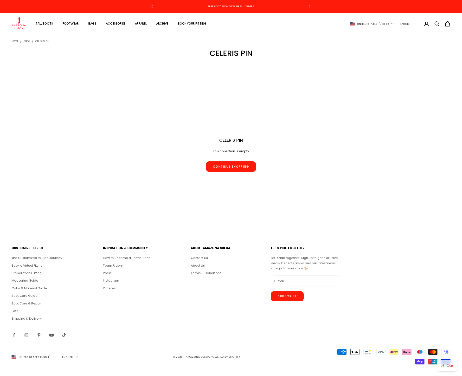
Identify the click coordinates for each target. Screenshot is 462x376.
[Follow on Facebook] (14, 335)
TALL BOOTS (44, 23)
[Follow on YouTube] (51, 335)
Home (15, 41)
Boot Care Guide (25, 295)
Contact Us (199, 258)
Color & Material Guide (29, 288)
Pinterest (110, 288)
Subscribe (287, 296)
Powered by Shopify (225, 357)
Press (107, 273)
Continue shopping (231, 167)
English (405, 24)
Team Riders (113, 265)
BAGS (92, 23)
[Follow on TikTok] (64, 335)
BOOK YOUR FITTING (192, 23)
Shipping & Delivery (27, 318)
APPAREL (141, 23)
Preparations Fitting (27, 273)
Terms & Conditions (206, 273)
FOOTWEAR (71, 23)
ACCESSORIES (115, 23)
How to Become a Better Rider (126, 258)
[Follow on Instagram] (26, 335)
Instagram (111, 280)
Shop (27, 41)
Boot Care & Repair (27, 303)
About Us (198, 265)
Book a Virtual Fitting (27, 265)
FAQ (15, 311)
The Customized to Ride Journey (37, 258)
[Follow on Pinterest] (39, 335)
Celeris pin (42, 41)
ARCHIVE (162, 23)
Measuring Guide (25, 280)
